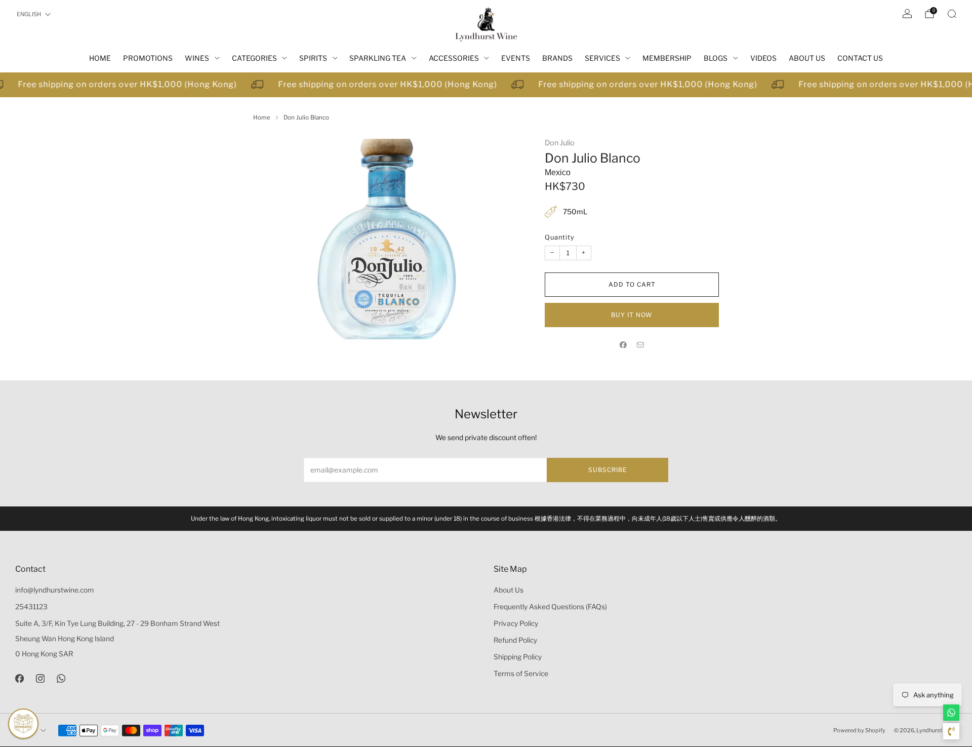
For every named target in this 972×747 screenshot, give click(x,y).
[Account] (907, 14)
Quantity (560, 237)
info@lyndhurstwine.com (54, 590)
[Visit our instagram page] (40, 678)
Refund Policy (515, 640)
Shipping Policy (518, 657)
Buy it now (632, 315)
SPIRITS (313, 58)
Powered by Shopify (859, 730)
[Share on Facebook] (623, 344)
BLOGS (715, 58)
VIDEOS (763, 58)
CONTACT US (860, 58)
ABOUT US (807, 58)
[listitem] (486, 518)
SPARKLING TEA (377, 58)
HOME (100, 58)
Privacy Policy (516, 623)
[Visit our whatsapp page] (61, 678)
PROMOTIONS (148, 58)
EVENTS (515, 58)
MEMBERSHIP (667, 58)
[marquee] (486, 84)
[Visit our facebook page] (19, 678)
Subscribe (607, 470)
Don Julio (560, 142)
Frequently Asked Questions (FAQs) (550, 607)
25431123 (31, 607)
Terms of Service (521, 674)
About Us (508, 590)
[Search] (952, 14)
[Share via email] (640, 344)
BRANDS (557, 58)
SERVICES (602, 58)
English (29, 14)
